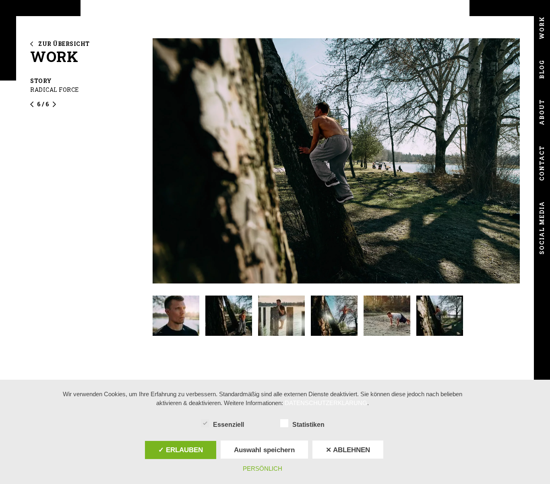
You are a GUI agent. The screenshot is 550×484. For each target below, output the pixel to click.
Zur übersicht (64, 44)
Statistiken (308, 424)
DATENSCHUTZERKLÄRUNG (326, 402)
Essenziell (228, 424)
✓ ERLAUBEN (180, 449)
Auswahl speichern (264, 449)
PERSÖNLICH (262, 468)
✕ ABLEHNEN (348, 449)
